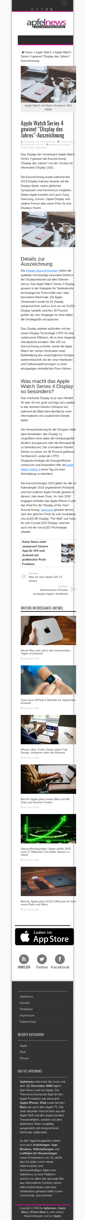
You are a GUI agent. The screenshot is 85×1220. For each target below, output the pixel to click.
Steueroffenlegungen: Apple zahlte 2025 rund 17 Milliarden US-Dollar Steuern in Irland (46, 851)
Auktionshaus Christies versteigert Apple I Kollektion (50, 590)
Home (29, 52)
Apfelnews (26, 996)
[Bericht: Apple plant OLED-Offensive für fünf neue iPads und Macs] (48, 881)
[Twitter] (47, 9)
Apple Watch (44, 52)
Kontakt (25, 1002)
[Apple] (52, 9)
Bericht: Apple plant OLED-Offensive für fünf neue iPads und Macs (48, 903)
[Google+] (37, 9)
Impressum (27, 1015)
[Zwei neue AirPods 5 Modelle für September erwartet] (48, 679)
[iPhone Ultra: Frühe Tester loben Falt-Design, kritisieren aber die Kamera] (48, 729)
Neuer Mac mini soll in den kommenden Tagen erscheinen (45, 652)
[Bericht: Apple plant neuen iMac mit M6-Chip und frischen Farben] (48, 779)
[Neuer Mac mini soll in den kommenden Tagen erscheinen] (48, 630)
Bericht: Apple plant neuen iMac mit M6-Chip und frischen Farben (46, 801)
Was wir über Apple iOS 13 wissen (45, 577)
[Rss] (33, 9)
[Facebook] (42, 9)
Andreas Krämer (47, 142)
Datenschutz (28, 1021)
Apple (32, 148)
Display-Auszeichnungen (42, 270)
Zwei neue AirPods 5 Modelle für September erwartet (48, 701)
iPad (23, 1052)
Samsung (47, 509)
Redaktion (26, 1009)
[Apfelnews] (45, 23)
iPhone (24, 1058)
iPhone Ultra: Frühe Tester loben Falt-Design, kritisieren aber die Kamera (44, 751)
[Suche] (64, 3)
